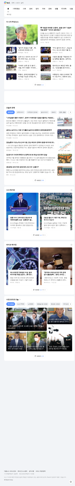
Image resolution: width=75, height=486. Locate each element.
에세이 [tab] (54, 112)
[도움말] (71, 190)
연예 (13, 3)
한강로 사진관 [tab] (55, 304)
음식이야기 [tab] (44, 112)
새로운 (40, 85)
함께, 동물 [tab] (62, 112)
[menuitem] (8, 8)
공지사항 (31, 471)
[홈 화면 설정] (71, 482)
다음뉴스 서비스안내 (10, 471)
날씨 (22, 3)
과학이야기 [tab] (20, 112)
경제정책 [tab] (10, 112)
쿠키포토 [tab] (66, 304)
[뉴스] (8, 2)
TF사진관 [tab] (11, 304)
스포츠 (17, 3)
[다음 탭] (70, 112)
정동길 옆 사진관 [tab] (42, 304)
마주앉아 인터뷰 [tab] (32, 112)
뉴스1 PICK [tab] (20, 304)
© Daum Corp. (8, 480)
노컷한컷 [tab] (30, 304)
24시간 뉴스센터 (22, 471)
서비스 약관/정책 (40, 471)
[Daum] (5, 2)
